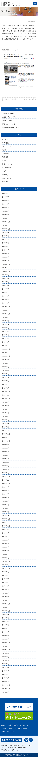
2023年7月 (5, 324)
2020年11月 (6, 437)
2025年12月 (6, 222)
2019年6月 (5, 497)
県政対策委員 (6, 178)
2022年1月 (5, 388)
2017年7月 (5, 579)
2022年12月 (6, 349)
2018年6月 (5, 540)
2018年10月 (6, 526)
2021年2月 (5, 427)
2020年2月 (5, 469)
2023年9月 (5, 317)
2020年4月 (5, 462)
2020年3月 (5, 466)
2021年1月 (5, 430)
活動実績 (4, 728)
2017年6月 (5, 582)
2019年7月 (5, 494)
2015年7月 (5, 660)
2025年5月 (5, 246)
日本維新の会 (6, 167)
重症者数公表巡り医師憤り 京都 (10, 99)
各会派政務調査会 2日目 (10, 127)
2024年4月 (5, 292)
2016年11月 (6, 607)
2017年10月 (6, 568)
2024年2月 (5, 299)
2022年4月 (5, 377)
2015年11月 (6, 646)
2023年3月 (5, 338)
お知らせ (5, 139)
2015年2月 (5, 678)
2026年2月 (5, 214)
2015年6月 (5, 664)
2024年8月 (5, 278)
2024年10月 (6, 271)
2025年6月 (5, 243)
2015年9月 (5, 653)
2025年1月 (5, 261)
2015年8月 (5, 657)
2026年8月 (5, 193)
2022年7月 (5, 367)
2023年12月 (6, 306)
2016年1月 (5, 639)
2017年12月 (6, 561)
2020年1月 (5, 473)
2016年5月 (5, 625)
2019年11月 (6, 480)
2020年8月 (5, 448)
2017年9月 (5, 572)
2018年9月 (5, 529)
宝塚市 (4, 160)
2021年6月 (5, 413)
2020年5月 (5, 459)
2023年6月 (5, 328)
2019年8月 (5, 490)
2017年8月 (5, 575)
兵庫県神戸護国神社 (8, 113)
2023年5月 (5, 331)
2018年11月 (6, 522)
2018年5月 (5, 543)
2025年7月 (5, 239)
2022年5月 (5, 374)
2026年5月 (5, 204)
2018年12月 (6, 519)
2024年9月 (5, 275)
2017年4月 (5, 589)
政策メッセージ (7, 164)
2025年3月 (5, 253)
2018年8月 (5, 533)
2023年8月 (5, 321)
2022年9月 (5, 360)
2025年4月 (5, 250)
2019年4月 (5, 505)
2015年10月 (6, 650)
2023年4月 (5, 335)
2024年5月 (5, 289)
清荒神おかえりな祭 (8, 124)
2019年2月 (5, 512)
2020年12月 (6, 434)
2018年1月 (5, 558)
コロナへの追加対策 (30, 99)
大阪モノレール (7, 120)
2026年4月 (5, 207)
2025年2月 (5, 257)
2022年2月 (5, 384)
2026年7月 (5, 197)
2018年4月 (5, 547)
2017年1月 (5, 600)
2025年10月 (6, 229)
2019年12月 (6, 476)
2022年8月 (5, 363)
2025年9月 (5, 232)
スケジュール (6, 146)
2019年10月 (6, 483)
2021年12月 (6, 391)
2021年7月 (5, 409)
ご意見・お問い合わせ (7, 732)
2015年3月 (5, 674)
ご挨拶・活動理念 (13, 725)
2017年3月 (5, 593)
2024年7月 (5, 282)
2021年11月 (6, 395)
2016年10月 (6, 611)
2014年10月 (6, 688)
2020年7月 (5, 451)
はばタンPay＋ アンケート (11, 117)
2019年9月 (5, 487)
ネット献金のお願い (21, 728)
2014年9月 (5, 692)
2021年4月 (5, 420)
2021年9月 (5, 402)
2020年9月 (5, 444)
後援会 (11, 728)
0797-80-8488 (9, 747)
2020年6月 (5, 455)
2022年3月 (5, 381)
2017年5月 (5, 586)
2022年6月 (5, 370)
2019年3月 (5, 508)
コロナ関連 (5, 143)
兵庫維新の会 (6, 157)
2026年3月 (5, 211)
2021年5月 (5, 416)
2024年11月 (6, 268)
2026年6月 (5, 200)
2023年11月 (6, 310)
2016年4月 (5, 628)
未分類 (4, 171)
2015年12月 (6, 642)
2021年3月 (5, 423)
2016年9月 (5, 614)
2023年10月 (6, 314)
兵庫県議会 (5, 153)
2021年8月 (5, 405)
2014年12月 (6, 685)
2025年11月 (6, 225)
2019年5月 (5, 501)
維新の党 (5, 182)
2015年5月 (5, 667)
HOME (3, 725)
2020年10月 (6, 441)
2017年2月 (5, 596)
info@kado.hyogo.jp (16, 750)
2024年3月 (5, 296)
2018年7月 (5, 536)
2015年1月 (5, 681)
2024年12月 (6, 264)
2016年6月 (5, 621)
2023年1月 (5, 345)
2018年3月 (5, 551)
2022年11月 (6, 352)
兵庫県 (4, 150)
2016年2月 (5, 635)
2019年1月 (5, 515)
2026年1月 (5, 218)
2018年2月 (5, 554)
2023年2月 (5, 342)
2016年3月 (5, 632)
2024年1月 (5, 303)
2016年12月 (6, 604)
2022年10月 (6, 356)
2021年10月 (6, 398)
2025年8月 (5, 236)
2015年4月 (5, 671)
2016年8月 (5, 618)
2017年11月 (6, 565)
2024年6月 (5, 285)
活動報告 (5, 175)
